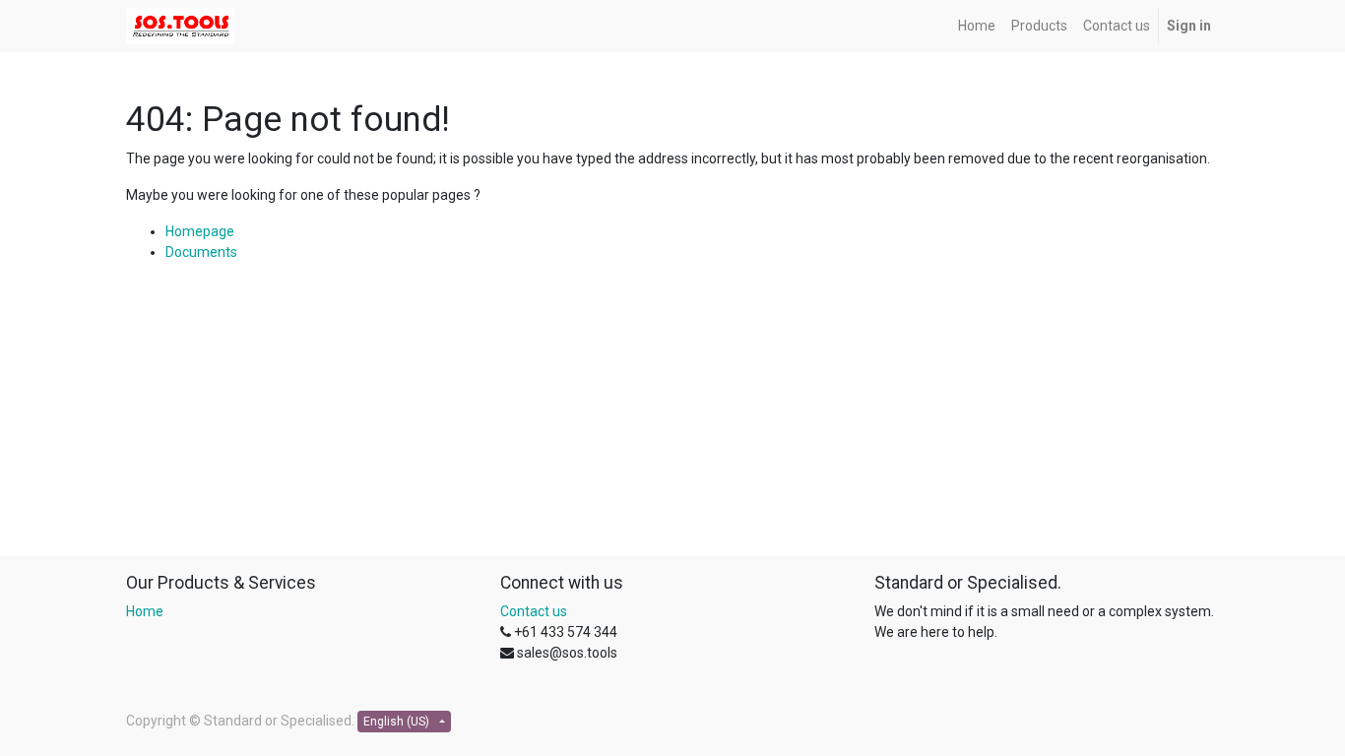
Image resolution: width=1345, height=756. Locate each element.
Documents (201, 252)
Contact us (533, 611)
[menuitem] (976, 26)
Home (144, 611)
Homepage (199, 231)
